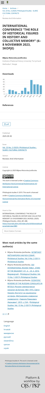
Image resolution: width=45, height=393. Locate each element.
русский (7, 337)
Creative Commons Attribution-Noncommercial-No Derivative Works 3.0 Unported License (21, 198)
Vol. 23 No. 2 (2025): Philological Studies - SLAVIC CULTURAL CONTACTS (20, 12)
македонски (9, 333)
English (7, 325)
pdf (7, 124)
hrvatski (7, 329)
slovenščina (9, 341)
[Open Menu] (2, 2)
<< (3, 314)
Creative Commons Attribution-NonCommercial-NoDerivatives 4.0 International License (20, 183)
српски (7, 344)
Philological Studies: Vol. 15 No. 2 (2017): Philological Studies (24, 305)
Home (4, 8)
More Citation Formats (12, 231)
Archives (13, 8)
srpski (6, 348)
